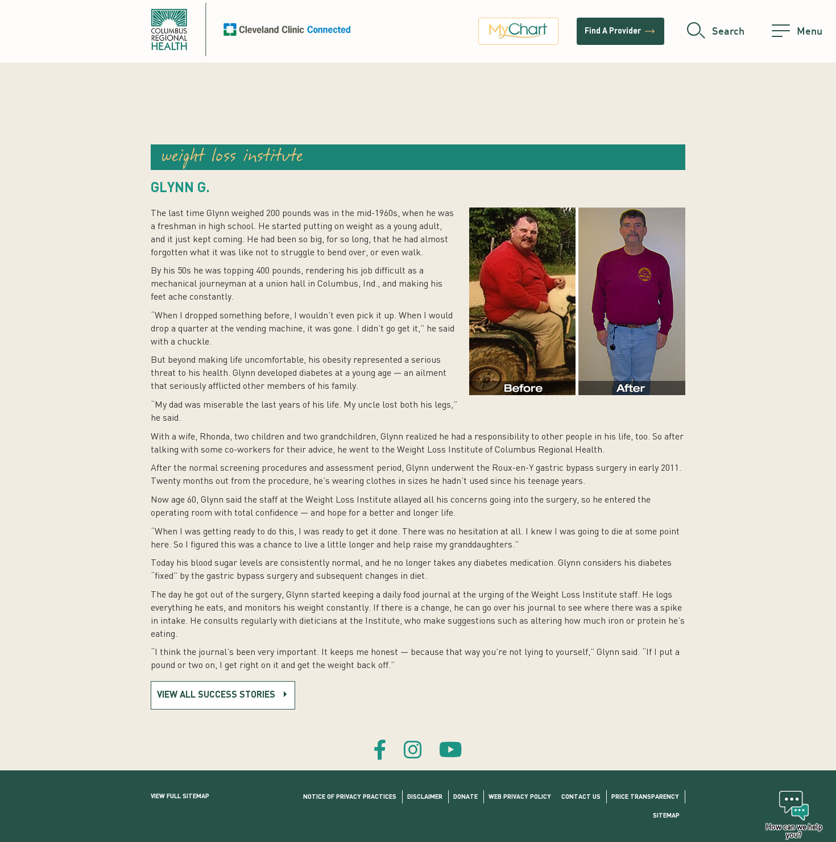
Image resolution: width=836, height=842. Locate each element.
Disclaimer (424, 797)
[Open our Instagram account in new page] (413, 751)
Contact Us (581, 797)
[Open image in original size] (250, 29)
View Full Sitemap (180, 797)
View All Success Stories (216, 695)
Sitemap (666, 816)
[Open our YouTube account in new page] (450, 751)
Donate (465, 797)
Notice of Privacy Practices (349, 797)
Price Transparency (645, 797)
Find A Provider (620, 31)
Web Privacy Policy (520, 797)
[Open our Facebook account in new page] (380, 751)
